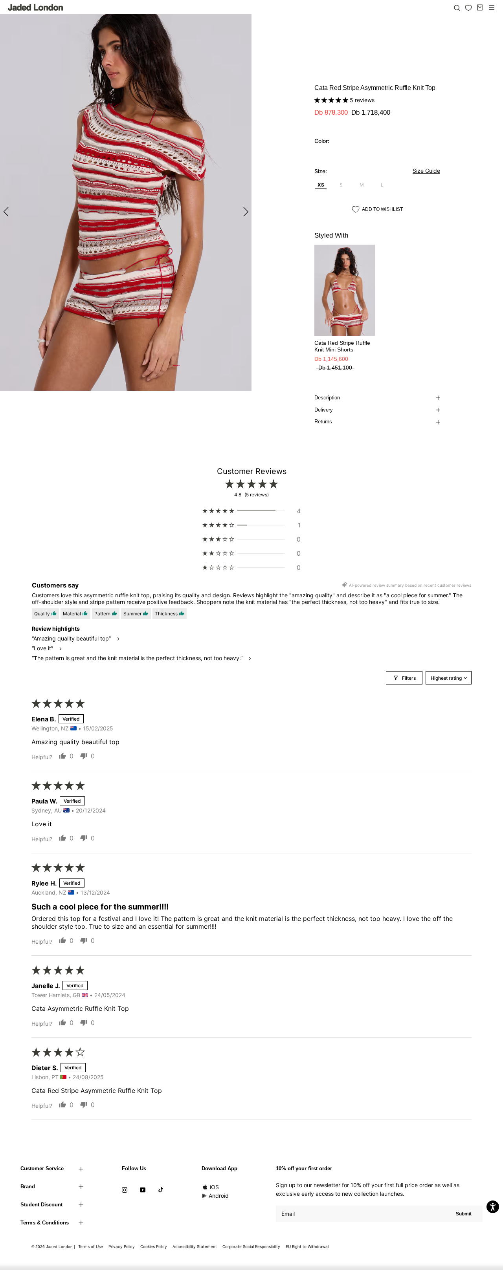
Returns (323, 422)
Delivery (323, 410)
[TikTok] (160, 1189)
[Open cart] (479, 7)
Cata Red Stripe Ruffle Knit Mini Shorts (342, 346)
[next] (245, 211)
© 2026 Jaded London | (53, 1246)
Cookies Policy (153, 1246)
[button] (332, 100)
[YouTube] (142, 1189)
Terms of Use (90, 1246)
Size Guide (426, 170)
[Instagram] (124, 1189)
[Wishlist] (468, 8)
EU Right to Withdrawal (307, 1246)
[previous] (7, 211)
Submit (464, 1214)
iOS (214, 1187)
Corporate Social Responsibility (251, 1246)
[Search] (457, 7)
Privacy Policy (121, 1246)
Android (219, 1195)
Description (327, 398)
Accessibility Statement (195, 1246)
